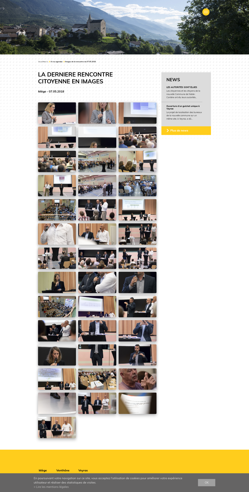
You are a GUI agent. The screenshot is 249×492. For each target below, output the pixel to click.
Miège (43, 470)
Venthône (62, 470)
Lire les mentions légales (52, 487)
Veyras (83, 470)
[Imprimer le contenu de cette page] (209, 62)
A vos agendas (57, 62)
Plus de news (179, 130)
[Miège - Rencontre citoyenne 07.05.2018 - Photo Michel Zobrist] (57, 113)
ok (207, 482)
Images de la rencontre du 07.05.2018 (80, 62)
